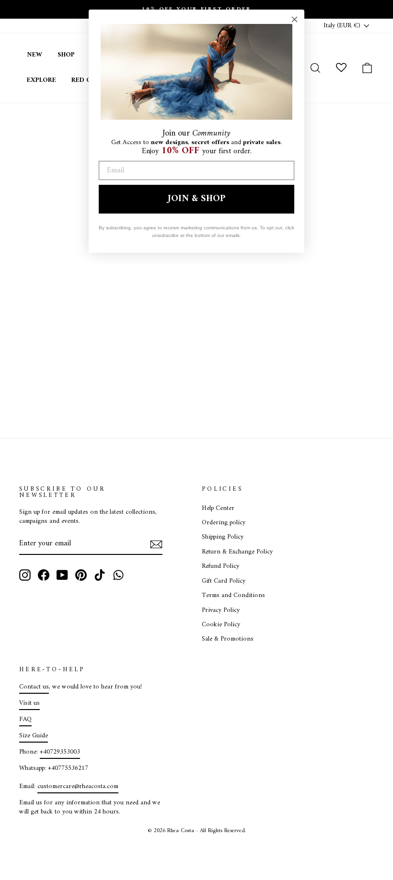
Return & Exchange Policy (237, 552)
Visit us (29, 703)
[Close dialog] (295, 19)
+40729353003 (60, 752)
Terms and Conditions (233, 595)
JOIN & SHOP (196, 199)
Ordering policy (223, 523)
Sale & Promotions (228, 639)
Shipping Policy (222, 537)
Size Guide (33, 736)
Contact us (34, 687)
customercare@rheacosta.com (77, 786)
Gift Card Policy (223, 581)
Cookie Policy (221, 625)
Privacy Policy (221, 610)
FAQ (25, 719)
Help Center (218, 508)
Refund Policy (220, 566)
